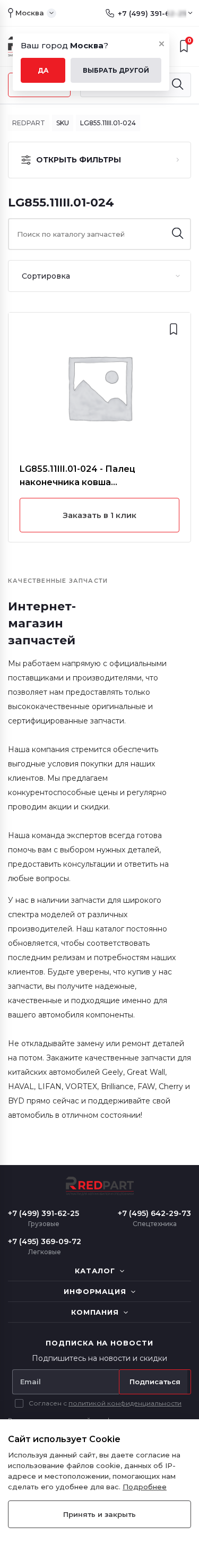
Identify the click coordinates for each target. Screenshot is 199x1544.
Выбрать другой (116, 70)
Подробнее (145, 1486)
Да (43, 70)
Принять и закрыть (99, 1514)
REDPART (28, 123)
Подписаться (154, 1381)
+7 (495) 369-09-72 (44, 1241)
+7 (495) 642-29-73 (154, 1213)
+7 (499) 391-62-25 (152, 13)
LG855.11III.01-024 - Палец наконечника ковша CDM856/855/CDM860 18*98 (83, 476)
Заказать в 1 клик (99, 515)
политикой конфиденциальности (124, 1403)
